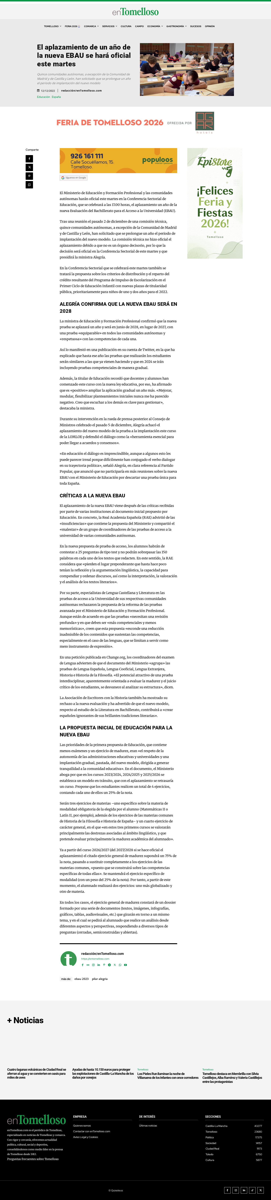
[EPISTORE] (215, 257)
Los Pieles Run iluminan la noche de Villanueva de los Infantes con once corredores (167, 1076)
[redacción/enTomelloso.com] (68, 959)
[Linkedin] (98, 964)
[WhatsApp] (29, 184)
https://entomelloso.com (95, 958)
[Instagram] (93, 964)
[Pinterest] (29, 176)
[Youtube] (125, 964)
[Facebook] (29, 158)
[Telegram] (109, 964)
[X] (29, 167)
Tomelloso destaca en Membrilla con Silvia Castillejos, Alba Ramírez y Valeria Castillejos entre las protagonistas (232, 1078)
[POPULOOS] (118, 172)
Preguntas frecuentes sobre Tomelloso (33, 1159)
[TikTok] (252, 1190)
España (56, 97)
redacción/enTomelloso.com (81, 90)
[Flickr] (88, 964)
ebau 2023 (81, 979)
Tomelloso (142, 1069)
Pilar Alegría (100, 979)
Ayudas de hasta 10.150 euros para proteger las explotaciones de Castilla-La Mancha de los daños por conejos (103, 1073)
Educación (43, 97)
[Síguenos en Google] (73, 184)
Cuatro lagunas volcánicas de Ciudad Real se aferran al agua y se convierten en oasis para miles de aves (36, 1073)
